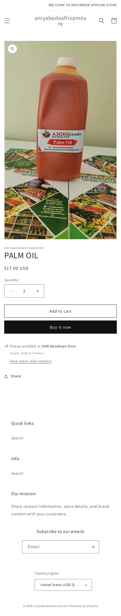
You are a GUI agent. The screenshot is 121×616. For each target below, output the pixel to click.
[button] (7, 21)
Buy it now (60, 327)
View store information (30, 361)
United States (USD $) (58, 584)
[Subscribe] (92, 546)
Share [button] (16, 376)
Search (17, 437)
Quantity (11, 280)
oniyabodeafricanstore (51, 606)
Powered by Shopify (83, 606)
